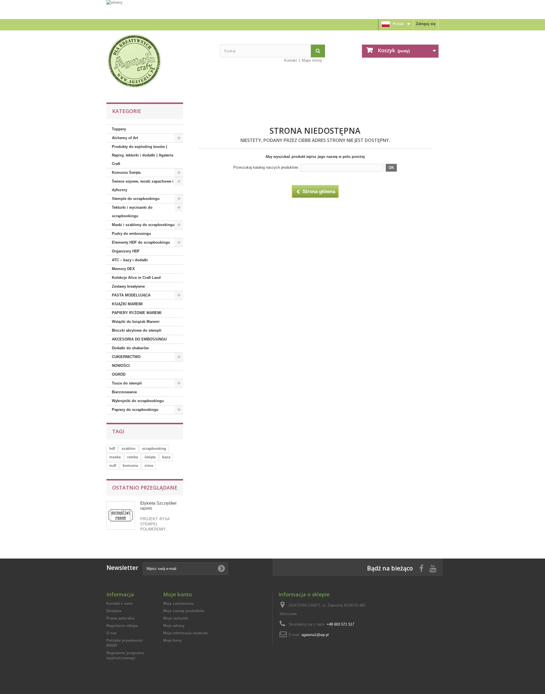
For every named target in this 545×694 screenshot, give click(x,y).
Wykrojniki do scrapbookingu (138, 401)
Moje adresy (174, 626)
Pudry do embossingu (131, 233)
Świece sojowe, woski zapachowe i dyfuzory (142, 185)
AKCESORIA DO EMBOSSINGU (139, 339)
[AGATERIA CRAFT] (158, 61)
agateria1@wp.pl (315, 635)
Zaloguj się (425, 24)
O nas (111, 633)
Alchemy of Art (125, 138)
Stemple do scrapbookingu (136, 199)
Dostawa (113, 611)
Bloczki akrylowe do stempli (137, 330)
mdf (112, 465)
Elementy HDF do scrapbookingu (141, 242)
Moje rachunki (175, 618)
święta (150, 457)
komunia (130, 465)
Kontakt (290, 60)
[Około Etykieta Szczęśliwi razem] (120, 515)
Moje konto (177, 594)
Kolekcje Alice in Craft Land (136, 277)
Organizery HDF (126, 251)
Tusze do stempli (127, 383)
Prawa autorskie (120, 618)
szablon (128, 448)
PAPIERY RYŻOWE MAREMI (137, 313)
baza (166, 457)
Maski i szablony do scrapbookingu (143, 225)
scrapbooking (154, 448)
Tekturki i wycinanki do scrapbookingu (132, 211)
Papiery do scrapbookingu (135, 409)
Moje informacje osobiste (185, 633)
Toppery (119, 129)
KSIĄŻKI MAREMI (127, 304)
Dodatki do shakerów (130, 348)
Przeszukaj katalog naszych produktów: (266, 167)
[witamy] (272, 9)
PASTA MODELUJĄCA (131, 295)
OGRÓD (118, 374)
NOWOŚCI (121, 365)
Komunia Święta (126, 172)
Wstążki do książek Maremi (136, 321)
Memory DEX (123, 269)
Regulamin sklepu (122, 626)
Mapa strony (312, 60)
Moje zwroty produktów (183, 611)
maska (115, 457)
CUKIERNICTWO (126, 357)
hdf (112, 448)
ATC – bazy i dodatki (130, 260)
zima (148, 465)
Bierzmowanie (124, 392)
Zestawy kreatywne (128, 286)
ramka (132, 457)
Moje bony (172, 640)
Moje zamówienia (178, 603)
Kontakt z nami (119, 603)
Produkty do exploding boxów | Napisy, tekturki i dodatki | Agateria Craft (142, 155)
